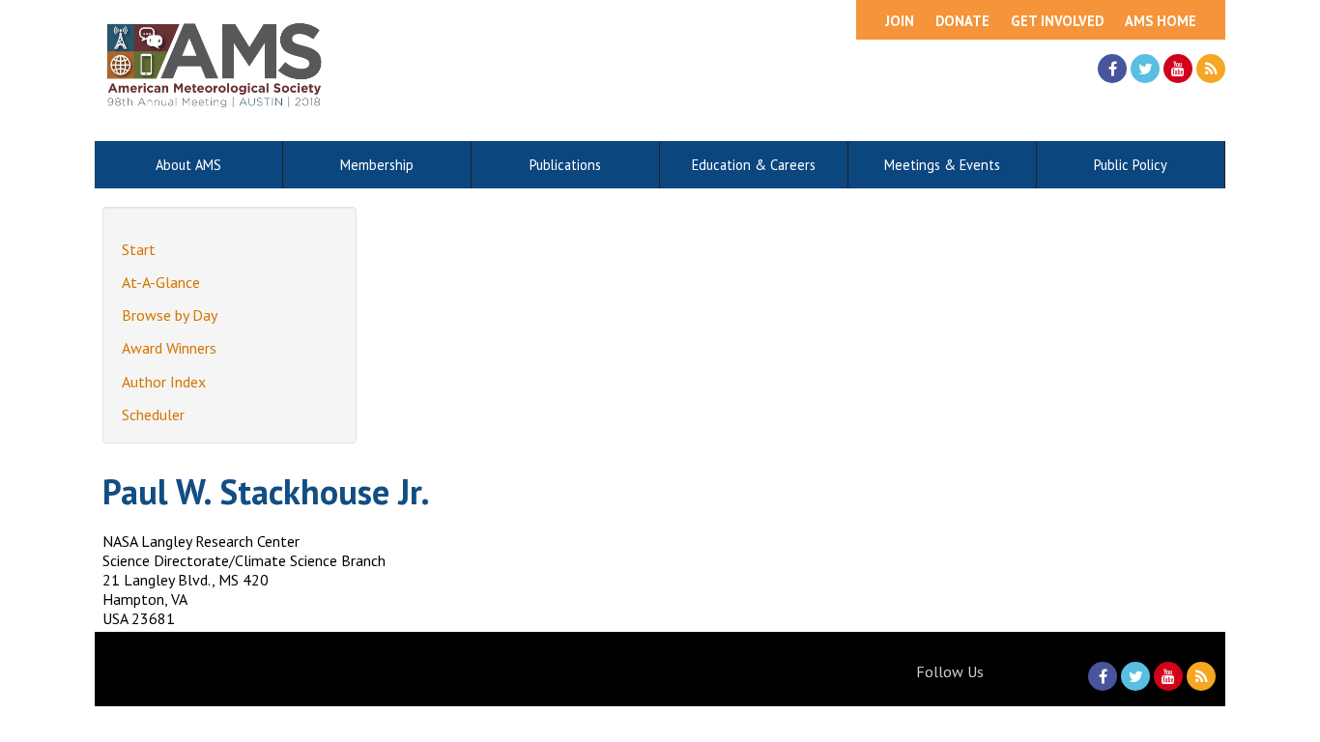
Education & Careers (754, 165)
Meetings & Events (942, 165)
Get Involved (1057, 21)
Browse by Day (169, 315)
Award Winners (169, 347)
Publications (565, 165)
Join (899, 21)
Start (139, 249)
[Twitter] (1145, 68)
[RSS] (1210, 68)
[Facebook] (1112, 68)
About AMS (188, 165)
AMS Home (1160, 21)
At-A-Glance (161, 282)
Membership (377, 165)
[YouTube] (1177, 68)
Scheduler (153, 414)
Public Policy (1130, 165)
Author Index (164, 381)
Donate (962, 21)
